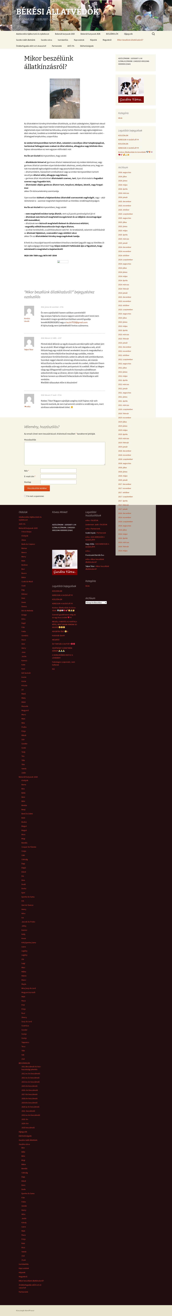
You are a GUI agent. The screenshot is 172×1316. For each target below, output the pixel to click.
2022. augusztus (124, 363)
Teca (23, 1046)
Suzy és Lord (27, 1021)
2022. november (124, 351)
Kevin (24, 938)
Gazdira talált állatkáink (25, 40)
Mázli (24, 702)
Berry (24, 556)
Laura (24, 946)
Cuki (23, 855)
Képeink (93, 40)
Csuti (24, 585)
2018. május (123, 476)
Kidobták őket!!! (58, 635)
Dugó (24, 623)
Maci (23, 967)
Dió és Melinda (27, 610)
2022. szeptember (125, 359)
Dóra (23, 619)
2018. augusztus (124, 463)
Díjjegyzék (128, 34)
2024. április (123, 280)
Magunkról (107, 40)
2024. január (123, 293)
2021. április (123, 401)
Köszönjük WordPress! (25, 1310)
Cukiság (25, 859)
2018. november (124, 455)
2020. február (123, 413)
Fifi (23, 901)
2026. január (123, 197)
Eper (23, 892)
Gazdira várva (46, 40)
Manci (24, 980)
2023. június (122, 322)
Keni (23, 669)
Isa (23, 917)
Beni (23, 797)
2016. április (123, 538)
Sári (23, 739)
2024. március (123, 284)
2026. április (123, 189)
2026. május (123, 185)
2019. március (123, 438)
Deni (23, 598)
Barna (24, 784)
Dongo (24, 615)
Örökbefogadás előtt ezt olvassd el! (31, 46)
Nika (23, 723)
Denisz (24, 606)
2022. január (123, 388)
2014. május (123, 550)
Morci (24, 714)
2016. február (123, 546)
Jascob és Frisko (28, 922)
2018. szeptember (125, 459)
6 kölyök (25, 536)
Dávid (24, 872)
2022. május (123, 376)
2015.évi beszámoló (29, 1086)
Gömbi (24, 1206)
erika (28, 406)
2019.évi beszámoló (29, 1102)
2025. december (124, 201)
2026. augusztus (124, 172)
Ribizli (24, 735)
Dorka (24, 888)
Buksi (24, 577)
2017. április (123, 501)
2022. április (123, 380)
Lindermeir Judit (91, 524)
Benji (23, 809)
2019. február (123, 442)
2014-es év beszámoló (31, 1082)
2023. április (123, 330)
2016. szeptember (125, 521)
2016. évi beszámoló (30, 1090)
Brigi (23, 838)
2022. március (123, 384)
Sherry (24, 1017)
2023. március (123, 334)
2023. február (123, 338)
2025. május (123, 230)
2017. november (124, 488)
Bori (23, 569)
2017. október (123, 492)
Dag (23, 590)
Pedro (24, 727)
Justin (24, 656)
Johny (24, 926)
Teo (23, 756)
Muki (23, 718)
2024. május (123, 276)
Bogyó (24, 826)
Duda (24, 1189)
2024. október (123, 255)
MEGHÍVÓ (55, 639)
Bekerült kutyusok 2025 (65, 34)
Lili (23, 689)
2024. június (122, 272)
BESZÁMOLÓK (112, 34)
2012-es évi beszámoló (31, 1073)
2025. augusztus (124, 218)
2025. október (123, 210)
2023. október (123, 305)
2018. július (122, 467)
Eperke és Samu (28, 897)
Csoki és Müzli (27, 581)
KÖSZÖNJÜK (123, 135)
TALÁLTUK (94, 520)
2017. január (123, 509)
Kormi (24, 677)
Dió (53, 669)
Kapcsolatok (79, 40)
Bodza (24, 822)
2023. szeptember (125, 309)
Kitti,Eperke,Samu (29, 942)
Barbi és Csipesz (28, 544)
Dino (23, 880)
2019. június (122, 426)
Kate (23, 664)
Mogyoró (25, 710)
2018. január (123, 480)
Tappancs (25, 1042)
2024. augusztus (124, 264)
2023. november (124, 301)
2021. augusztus (124, 392)
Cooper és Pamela (29, 847)
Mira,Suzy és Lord (29, 988)
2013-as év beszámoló (31, 1077)
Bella (23, 793)
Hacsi (24, 639)
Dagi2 (24, 867)
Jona (23, 652)
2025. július (122, 222)
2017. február (123, 505)
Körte (24, 681)
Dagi (23, 863)
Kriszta (24, 685)
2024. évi (25, 1123)
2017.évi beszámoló (29, 1094)
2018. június (122, 471)
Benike (24, 805)
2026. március (123, 193)
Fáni (23, 627)
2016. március (123, 542)
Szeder (24, 743)
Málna (24, 971)
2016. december (124, 513)
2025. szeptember (125, 214)
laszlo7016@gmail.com (76, 322)
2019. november (124, 417)
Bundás (24, 843)
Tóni (23, 764)
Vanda (24, 768)
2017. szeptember (125, 496)
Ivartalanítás (63, 40)
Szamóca (25, 1025)
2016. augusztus (124, 525)
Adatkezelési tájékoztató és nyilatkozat (32, 34)
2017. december (124, 484)
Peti (23, 1005)
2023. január (123, 343)
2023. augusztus (124, 313)
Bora (23, 834)
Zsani (24, 1260)
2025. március (123, 239)
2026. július (122, 176)
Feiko (24, 631)
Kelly (23, 934)
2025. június (122, 226)
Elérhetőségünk (87, 46)
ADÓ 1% (70, 46)
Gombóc (25, 635)
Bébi (23, 1152)
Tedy (23, 752)
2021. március (123, 405)
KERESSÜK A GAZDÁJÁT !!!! (128, 139)
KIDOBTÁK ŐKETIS (60, 631)
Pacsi (24, 1001)
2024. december (124, 247)
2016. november (124, 517)
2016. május (123, 534)
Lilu (23, 959)
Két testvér (26, 673)
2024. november (124, 251)
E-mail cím (29, 476)
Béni (23, 801)
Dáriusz (24, 594)
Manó (24, 694)
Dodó (24, 884)
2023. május (123, 326)
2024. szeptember (125, 259)
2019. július (122, 422)
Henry (24, 909)
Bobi (23, 560)
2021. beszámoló (28, 1111)
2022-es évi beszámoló (31, 1115)
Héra (23, 913)
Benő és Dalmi (27, 813)
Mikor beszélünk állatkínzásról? (130, 40)
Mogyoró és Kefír (28, 992)
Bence (24, 552)
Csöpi (24, 851)
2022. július (122, 368)
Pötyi (24, 731)
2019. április (123, 434)
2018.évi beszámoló (29, 1098)
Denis (24, 602)
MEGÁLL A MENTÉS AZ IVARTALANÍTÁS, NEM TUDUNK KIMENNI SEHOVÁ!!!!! (64, 624)
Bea (23, 788)
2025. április (123, 234)
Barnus (24, 548)
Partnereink (57, 46)
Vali (23, 1055)
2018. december (124, 451)
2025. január (123, 243)
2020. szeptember (125, 409)
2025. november (124, 205)
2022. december (124, 347)
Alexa (24, 540)
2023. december (124, 297)
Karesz (24, 660)
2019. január (123, 447)
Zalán (24, 773)
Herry (24, 648)
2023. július (122, 318)
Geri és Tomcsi (27, 905)
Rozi (23, 1013)
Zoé (23, 1059)
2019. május (123, 430)
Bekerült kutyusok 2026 (90, 34)
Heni (23, 644)
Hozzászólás (30, 439)
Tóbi (23, 760)
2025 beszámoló (28, 1127)
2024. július (122, 268)
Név (26, 470)
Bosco (24, 573)
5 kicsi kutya (26, 531)
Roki (23, 1243)
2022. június (122, 372)
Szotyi (24, 1034)
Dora (23, 1185)
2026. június (122, 180)
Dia (23, 876)
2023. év (25, 1119)
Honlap (27, 482)
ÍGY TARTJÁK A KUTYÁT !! (61, 644)
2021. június (122, 397)
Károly (24, 1222)
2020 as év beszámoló (30, 1107)
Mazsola (25, 706)
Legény (24, 951)
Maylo (24, 984)
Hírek (120, 118)
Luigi (23, 963)
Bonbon (25, 565)
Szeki (24, 748)
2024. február (123, 289)
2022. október (123, 355)
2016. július (122, 530)
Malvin (24, 976)
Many (24, 698)
